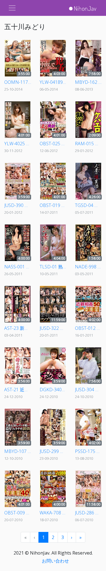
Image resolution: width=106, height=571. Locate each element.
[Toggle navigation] (12, 8)
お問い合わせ (55, 561)
